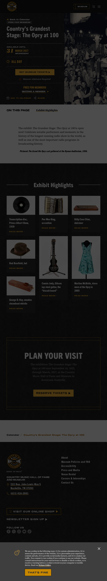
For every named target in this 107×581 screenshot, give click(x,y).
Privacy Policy (45, 565)
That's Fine (38, 572)
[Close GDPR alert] (99, 548)
